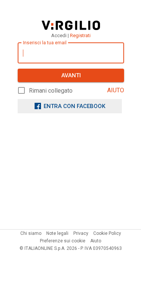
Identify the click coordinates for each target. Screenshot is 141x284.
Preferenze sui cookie (62, 240)
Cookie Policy (107, 233)
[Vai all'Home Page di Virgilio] (71, 25)
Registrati (80, 35)
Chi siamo (30, 233)
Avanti (71, 75)
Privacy (80, 233)
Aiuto (95, 240)
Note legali (57, 233)
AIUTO (115, 90)
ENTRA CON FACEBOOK (74, 106)
